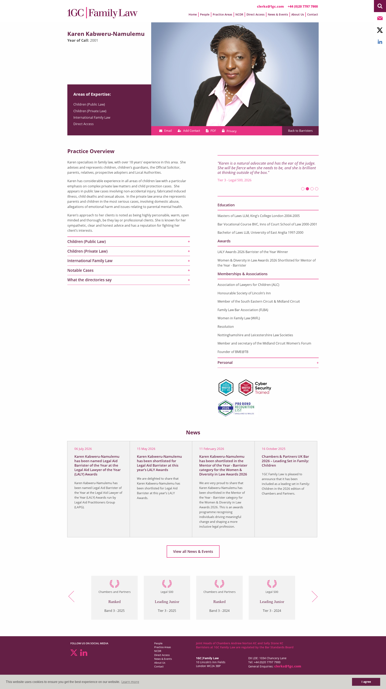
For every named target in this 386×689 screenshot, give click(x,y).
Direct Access (83, 124)
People (158, 643)
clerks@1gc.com (270, 6)
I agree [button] (366, 682)
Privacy (232, 131)
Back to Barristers (300, 131)
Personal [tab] (225, 362)
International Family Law (91, 117)
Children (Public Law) (89, 104)
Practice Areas (162, 647)
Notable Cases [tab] (80, 270)
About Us (159, 662)
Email (168, 131)
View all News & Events (193, 551)
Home (193, 14)
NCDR (157, 651)
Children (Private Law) (89, 111)
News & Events (163, 659)
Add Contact (191, 131)
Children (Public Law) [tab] (86, 241)
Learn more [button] (130, 682)
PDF (213, 131)
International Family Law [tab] (90, 260)
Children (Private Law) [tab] (87, 251)
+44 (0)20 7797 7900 (303, 6)
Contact (312, 14)
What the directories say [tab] (89, 279)
